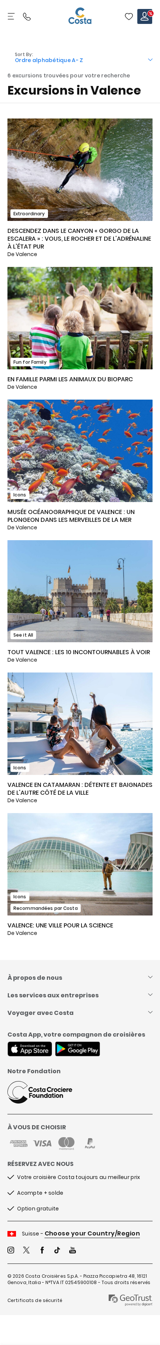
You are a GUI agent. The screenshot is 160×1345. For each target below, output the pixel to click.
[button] (128, 16)
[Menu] (11, 16)
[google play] (77, 1049)
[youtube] (72, 1251)
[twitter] (26, 1251)
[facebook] (42, 1251)
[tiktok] (57, 1251)
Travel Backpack (128, 16)
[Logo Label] (80, 16)
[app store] (29, 1049)
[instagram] (10, 1251)
